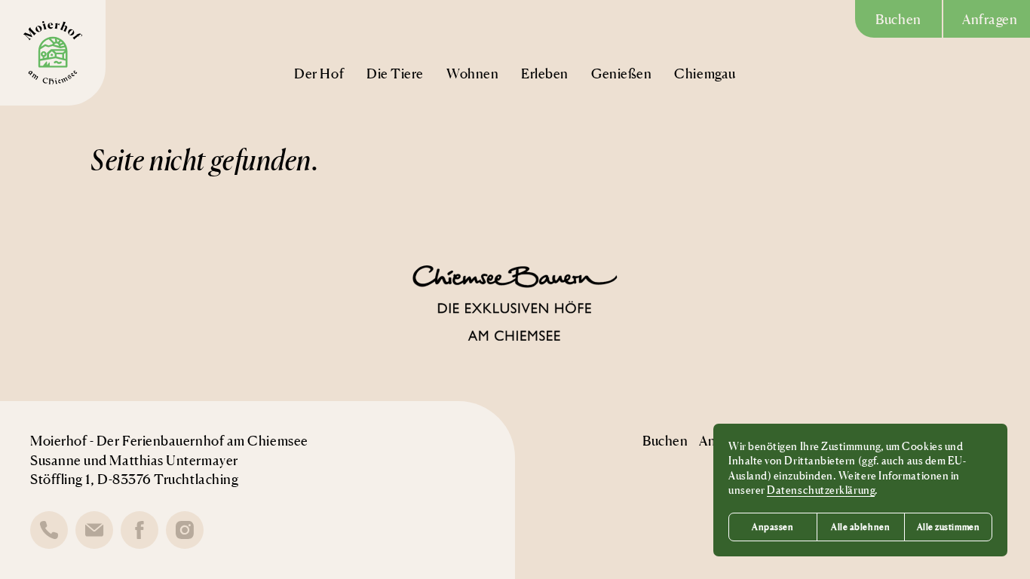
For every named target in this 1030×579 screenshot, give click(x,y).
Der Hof (319, 73)
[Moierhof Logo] (53, 53)
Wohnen (472, 73)
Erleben (545, 73)
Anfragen (989, 19)
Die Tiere (395, 73)
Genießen (621, 73)
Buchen (898, 19)
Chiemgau (704, 73)
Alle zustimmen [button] (948, 526)
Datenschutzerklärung (821, 489)
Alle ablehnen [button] (860, 526)
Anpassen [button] (772, 526)
